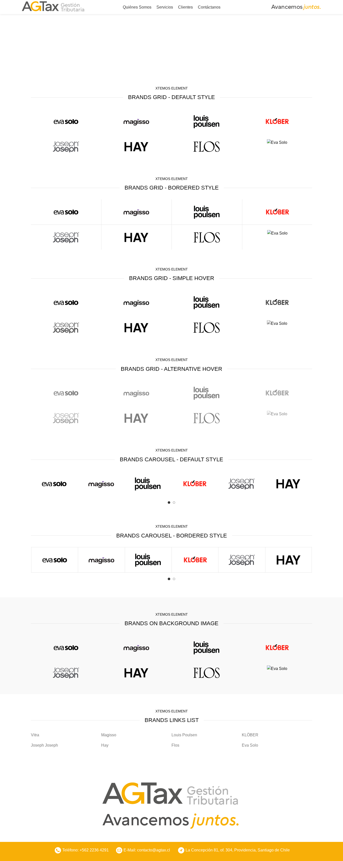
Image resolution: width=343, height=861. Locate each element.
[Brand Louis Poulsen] (207, 121)
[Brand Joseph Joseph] (66, 146)
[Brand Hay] (136, 146)
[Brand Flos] (207, 146)
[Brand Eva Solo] (277, 142)
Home (155, 54)
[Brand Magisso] (136, 121)
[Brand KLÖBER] (277, 121)
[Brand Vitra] (66, 121)
